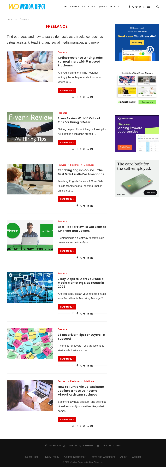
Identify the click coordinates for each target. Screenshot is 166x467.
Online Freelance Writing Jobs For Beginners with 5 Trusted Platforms (80, 62)
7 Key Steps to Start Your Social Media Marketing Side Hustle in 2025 (81, 283)
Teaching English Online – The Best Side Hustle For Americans (81, 172)
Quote (101, 6)
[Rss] (143, 6)
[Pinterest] (136, 6)
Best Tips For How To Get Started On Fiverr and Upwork (82, 229)
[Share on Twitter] (80, 97)
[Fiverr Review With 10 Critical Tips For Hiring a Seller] (30, 127)
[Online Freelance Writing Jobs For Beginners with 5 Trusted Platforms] (30, 66)
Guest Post (31, 456)
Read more (66, 90)
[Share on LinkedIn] (88, 97)
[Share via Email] (91, 97)
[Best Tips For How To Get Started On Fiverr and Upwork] (30, 235)
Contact (136, 456)
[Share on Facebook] (77, 97)
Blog (90, 6)
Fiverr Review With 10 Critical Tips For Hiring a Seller (79, 120)
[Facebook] (129, 6)
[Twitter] (133, 6)
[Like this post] (73, 97)
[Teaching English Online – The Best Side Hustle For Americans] (30, 179)
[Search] (157, 6)
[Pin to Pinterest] (84, 97)
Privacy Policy (51, 456)
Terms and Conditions (102, 456)
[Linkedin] (140, 6)
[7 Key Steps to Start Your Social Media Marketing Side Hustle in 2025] (30, 287)
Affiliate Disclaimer (74, 456)
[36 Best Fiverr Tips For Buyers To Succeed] (30, 343)
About (113, 6)
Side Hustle (76, 6)
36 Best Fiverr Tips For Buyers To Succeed (81, 337)
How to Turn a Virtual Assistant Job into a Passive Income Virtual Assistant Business (81, 391)
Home (9, 19)
